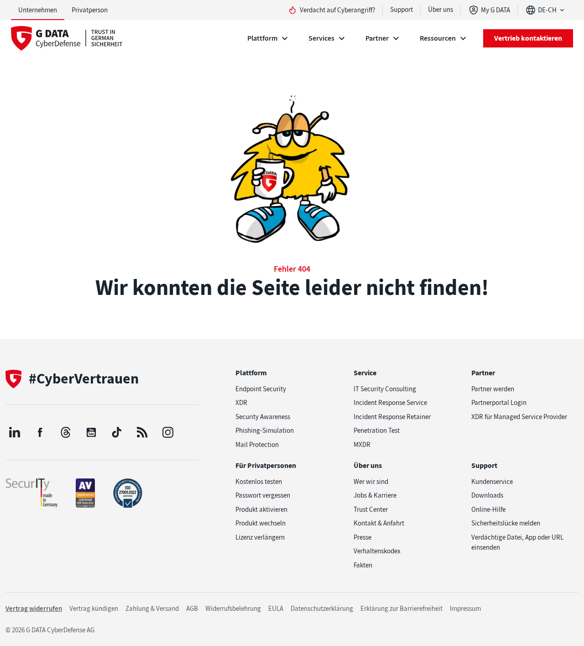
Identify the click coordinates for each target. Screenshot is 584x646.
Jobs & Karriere (375, 495)
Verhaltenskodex (377, 551)
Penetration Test (377, 430)
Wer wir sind (371, 481)
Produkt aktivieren (261, 509)
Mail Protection (257, 444)
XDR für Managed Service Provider (519, 416)
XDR (241, 402)
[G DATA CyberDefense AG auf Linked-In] (14, 432)
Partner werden (492, 389)
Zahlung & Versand (152, 608)
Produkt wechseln (260, 523)
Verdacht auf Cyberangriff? (337, 10)
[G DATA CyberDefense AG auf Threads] (65, 432)
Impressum (465, 608)
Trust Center (371, 509)
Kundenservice (492, 481)
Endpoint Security (260, 389)
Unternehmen (37, 10)
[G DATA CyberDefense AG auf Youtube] (91, 432)
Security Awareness (262, 416)
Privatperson (90, 10)
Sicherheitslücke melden (505, 523)
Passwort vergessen (262, 495)
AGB (192, 608)
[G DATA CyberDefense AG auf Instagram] (167, 432)
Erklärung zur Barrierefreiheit (401, 608)
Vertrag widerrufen (33, 608)
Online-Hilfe (488, 509)
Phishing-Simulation (264, 430)
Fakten (363, 565)
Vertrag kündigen (93, 608)
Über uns (440, 9)
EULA (275, 608)
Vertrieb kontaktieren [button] (528, 38)
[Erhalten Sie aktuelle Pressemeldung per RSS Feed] (142, 432)
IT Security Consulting (385, 389)
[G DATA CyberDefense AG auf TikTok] (116, 432)
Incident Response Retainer (392, 416)
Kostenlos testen (258, 481)
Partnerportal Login (499, 402)
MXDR (362, 444)
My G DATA (495, 10)
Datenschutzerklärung (322, 608)
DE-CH (547, 10)
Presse (362, 537)
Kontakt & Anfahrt (379, 523)
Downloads (487, 495)
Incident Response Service (390, 402)
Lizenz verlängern (260, 537)
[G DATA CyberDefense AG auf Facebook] (40, 432)
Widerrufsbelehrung (233, 608)
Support (401, 9)
